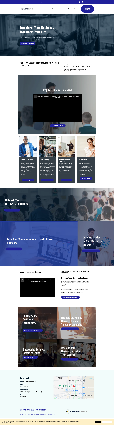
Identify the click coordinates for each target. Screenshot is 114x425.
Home (53, 9)
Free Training (60, 9)
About (75, 9)
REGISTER (39, 2)
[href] (74, 387)
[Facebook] (79, 2)
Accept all (98, 422)
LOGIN (43, 2)
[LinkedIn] (82, 2)
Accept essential (107, 422)
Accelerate (68, 9)
